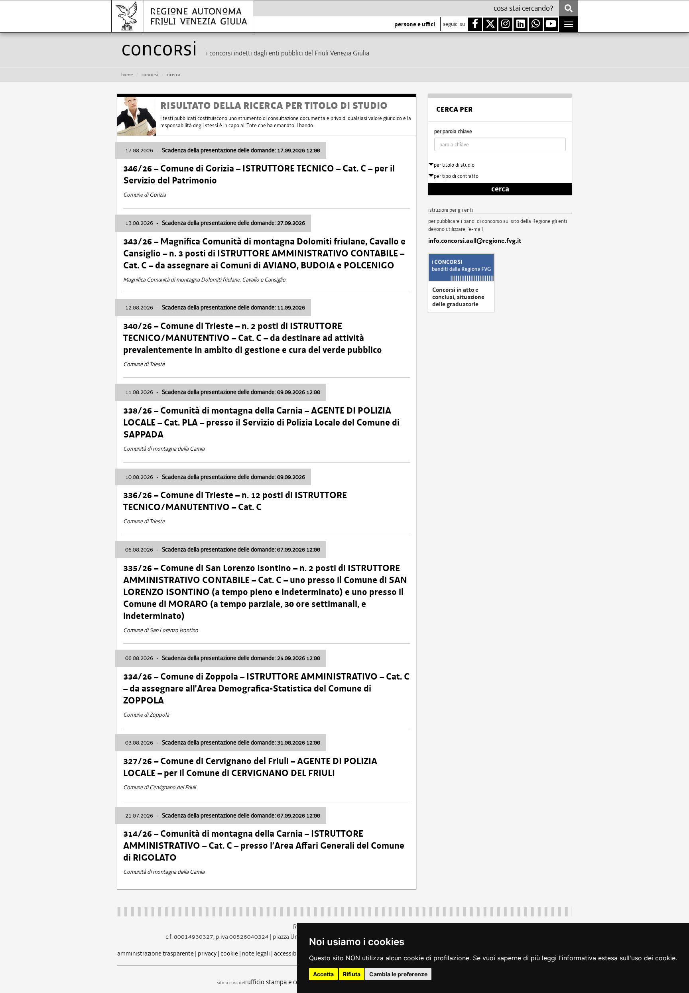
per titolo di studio (454, 165)
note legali (256, 953)
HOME (127, 74)
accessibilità (290, 953)
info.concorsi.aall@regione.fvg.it (474, 240)
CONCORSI (150, 74)
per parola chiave (453, 131)
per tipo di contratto (456, 176)
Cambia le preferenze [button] (398, 974)
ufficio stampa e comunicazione (291, 981)
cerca (500, 189)
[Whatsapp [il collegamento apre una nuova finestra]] (536, 24)
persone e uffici (414, 24)
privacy (207, 953)
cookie (229, 953)
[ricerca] (568, 8)
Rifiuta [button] (351, 974)
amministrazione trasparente (155, 953)
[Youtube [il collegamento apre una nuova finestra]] (551, 24)
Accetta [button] (323, 974)
